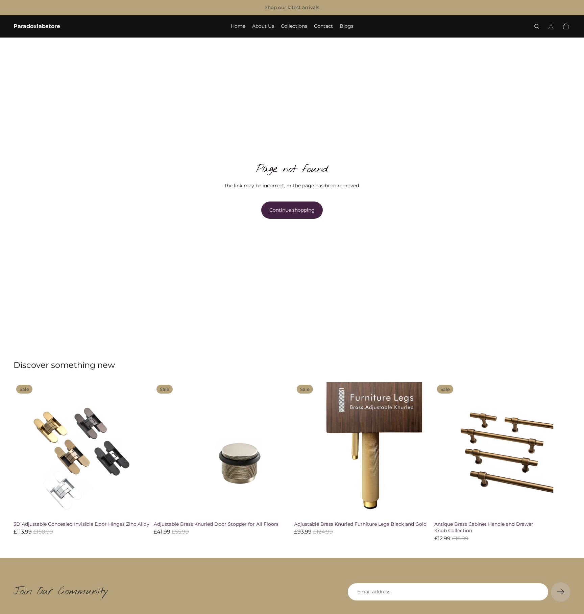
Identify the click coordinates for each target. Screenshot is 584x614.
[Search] (536, 26)
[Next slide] (139, 450)
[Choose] (139, 508)
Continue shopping (292, 210)
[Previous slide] (24, 450)
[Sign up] (560, 592)
